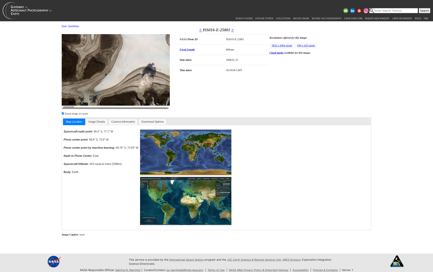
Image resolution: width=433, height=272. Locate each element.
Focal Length (187, 49)
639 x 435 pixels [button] (306, 45)
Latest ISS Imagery (402, 18)
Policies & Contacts (325, 270)
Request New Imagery (377, 18)
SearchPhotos (73, 26)
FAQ (426, 18)
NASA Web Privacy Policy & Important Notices (258, 270)
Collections (283, 18)
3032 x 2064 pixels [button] (282, 45)
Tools (418, 18)
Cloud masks (276, 52)
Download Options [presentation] (152, 121)
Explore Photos (264, 18)
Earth (71, 172)
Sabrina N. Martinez (128, 270)
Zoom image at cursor (76, 113)
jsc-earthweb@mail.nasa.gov (184, 270)
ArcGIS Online (301, 18)
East (81, 155)
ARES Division (291, 259)
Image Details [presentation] (96, 121)
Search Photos (244, 18)
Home (64, 26)
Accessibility (301, 270)
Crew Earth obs (353, 18)
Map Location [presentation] (74, 121)
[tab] (74, 122)
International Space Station (186, 259)
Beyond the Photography (326, 18)
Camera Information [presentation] (123, 121)
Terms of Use (216, 270)
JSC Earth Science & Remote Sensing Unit (254, 259)
